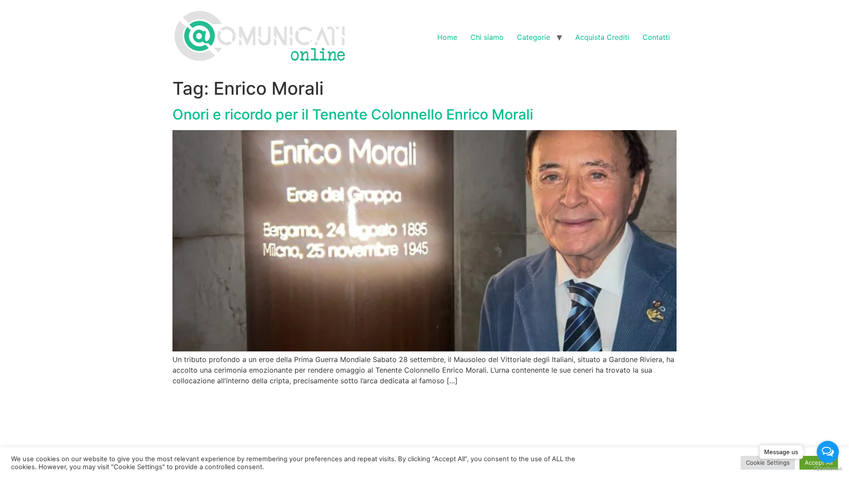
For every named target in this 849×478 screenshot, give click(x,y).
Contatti (656, 37)
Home (447, 37)
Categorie (533, 37)
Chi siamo (487, 37)
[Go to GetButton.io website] (828, 469)
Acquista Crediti (602, 37)
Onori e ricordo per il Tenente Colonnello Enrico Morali (352, 114)
